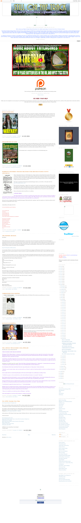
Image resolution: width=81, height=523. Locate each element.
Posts (61, 434)
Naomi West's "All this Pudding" (64, 465)
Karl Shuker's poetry (62, 418)
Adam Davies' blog (62, 476)
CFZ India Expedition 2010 (63, 411)
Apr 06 (63, 356)
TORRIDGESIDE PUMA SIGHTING (11, 293)
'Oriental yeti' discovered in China (8, 423)
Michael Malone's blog (63, 468)
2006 (61, 376)
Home (29, 434)
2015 (61, 276)
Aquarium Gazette (62, 478)
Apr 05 (63, 357)
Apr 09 (63, 335)
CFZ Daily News (61, 403)
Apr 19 (63, 318)
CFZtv (60, 391)
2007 (61, 375)
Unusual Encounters (62, 443)
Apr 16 (63, 323)
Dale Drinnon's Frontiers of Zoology (65, 414)
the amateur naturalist (15, 167)
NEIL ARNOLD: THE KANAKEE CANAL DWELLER (15, 348)
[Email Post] (24, 287)
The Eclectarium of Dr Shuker (64, 426)
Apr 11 (63, 331)
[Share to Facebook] (27, 136)
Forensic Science (64, 223)
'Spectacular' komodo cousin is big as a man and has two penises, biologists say (15, 418)
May (62, 297)
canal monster (9, 396)
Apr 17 (63, 322)
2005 (61, 378)
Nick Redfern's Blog (62, 421)
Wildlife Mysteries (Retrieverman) (65, 461)
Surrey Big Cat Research (63, 458)
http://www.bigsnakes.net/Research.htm (9, 247)
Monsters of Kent (62, 449)
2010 (61, 284)
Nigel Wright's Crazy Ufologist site (65, 475)
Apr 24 (63, 310)
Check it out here (40, 94)
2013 (61, 279)
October (62, 289)
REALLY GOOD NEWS (8, 112)
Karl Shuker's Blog (62, 417)
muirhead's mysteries (10, 231)
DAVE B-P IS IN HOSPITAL (9, 323)
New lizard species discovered (7, 417)
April (62, 299)
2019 (61, 269)
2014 (61, 278)
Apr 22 (63, 313)
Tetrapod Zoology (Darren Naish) (64, 455)
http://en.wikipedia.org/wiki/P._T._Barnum (13, 410)
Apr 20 (63, 317)
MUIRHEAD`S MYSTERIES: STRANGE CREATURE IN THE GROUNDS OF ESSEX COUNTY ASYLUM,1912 (25, 172)
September (63, 290)
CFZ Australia (61, 393)
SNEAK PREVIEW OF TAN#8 (9, 142)
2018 (61, 271)
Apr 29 (63, 302)
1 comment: (19, 395)
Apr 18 (63, 320)
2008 (61, 373)
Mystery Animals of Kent (63, 448)
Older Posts (54, 434)
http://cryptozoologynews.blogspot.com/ (9, 402)
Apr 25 (63, 308)
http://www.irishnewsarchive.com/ (19, 182)
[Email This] (24, 136)
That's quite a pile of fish (6, 424)
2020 (61, 268)
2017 (61, 273)
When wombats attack (6, 422)
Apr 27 (63, 305)
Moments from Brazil (62, 469)
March (62, 366)
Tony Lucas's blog (62, 467)
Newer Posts (4, 434)
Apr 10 (63, 333)
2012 (61, 281)
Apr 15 (63, 325)
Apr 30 (63, 300)
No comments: (20, 287)
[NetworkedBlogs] (40, 500)
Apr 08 (63, 336)
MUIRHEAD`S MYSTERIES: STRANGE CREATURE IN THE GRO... (69, 344)
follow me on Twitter (75, 236)
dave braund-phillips (15, 137)
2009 (61, 371)
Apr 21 (63, 315)
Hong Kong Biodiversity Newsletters (65, 481)
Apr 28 (63, 303)
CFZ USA (60, 407)
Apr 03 (63, 361)
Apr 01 (63, 364)
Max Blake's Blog (62, 420)
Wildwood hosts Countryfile (7, 420)
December (63, 286)
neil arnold (15, 396)
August (62, 292)
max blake (8, 167)
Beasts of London (62, 452)
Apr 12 (63, 330)
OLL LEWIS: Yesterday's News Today (11, 401)
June (62, 295)
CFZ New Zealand (62, 408)
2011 (61, 282)
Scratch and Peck (62, 442)
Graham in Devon (62, 446)
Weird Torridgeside (62, 428)
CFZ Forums (61, 394)
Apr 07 (63, 338)
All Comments (62, 436)
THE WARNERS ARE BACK (9, 235)
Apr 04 (63, 359)
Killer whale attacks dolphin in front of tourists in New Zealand (13, 421)
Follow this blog (40, 502)
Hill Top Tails (61, 415)
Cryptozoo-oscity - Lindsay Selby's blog (66, 462)
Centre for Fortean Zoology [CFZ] (64, 389)
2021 (61, 266)
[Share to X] (26, 136)
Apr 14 (63, 326)
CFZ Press (60, 410)
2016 (61, 274)
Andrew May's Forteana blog (64, 445)
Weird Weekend (61, 390)
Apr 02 (63, 362)
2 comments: (19, 342)
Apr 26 (63, 307)
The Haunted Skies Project (63, 427)
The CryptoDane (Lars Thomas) (64, 424)
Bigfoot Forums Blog (62, 400)
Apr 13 (63, 328)
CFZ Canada (61, 405)
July (62, 294)
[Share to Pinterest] (29, 136)
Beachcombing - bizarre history (64, 456)
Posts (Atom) (9, 437)
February (62, 367)
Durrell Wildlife (61, 459)
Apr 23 (63, 312)
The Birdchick (61, 464)
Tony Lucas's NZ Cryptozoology (64, 479)
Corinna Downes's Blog (63, 413)
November (63, 287)
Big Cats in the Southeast (63, 451)
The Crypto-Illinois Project (63, 423)
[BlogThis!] (25, 136)
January (62, 369)
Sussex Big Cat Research (63, 454)
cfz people (8, 137)
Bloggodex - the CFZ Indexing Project (65, 401)
